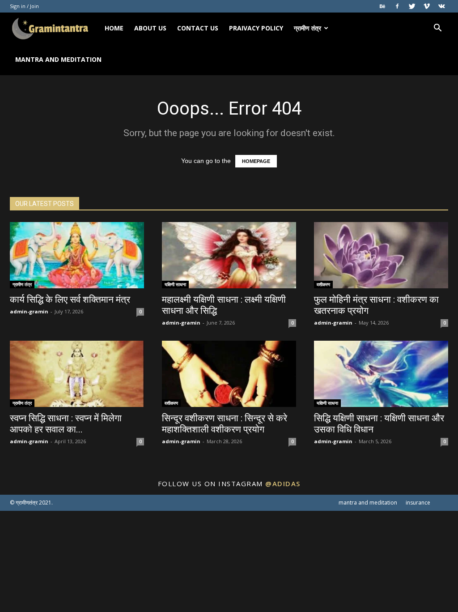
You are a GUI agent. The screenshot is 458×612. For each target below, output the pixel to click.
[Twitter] (412, 6)
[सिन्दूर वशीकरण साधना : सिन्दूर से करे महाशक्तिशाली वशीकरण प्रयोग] (229, 374)
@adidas (283, 483)
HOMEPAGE (256, 161)
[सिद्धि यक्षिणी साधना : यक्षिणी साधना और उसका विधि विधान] (381, 374)
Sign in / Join (24, 6)
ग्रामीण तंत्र (307, 28)
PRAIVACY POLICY (256, 28)
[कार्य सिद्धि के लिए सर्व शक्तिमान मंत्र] (77, 255)
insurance (418, 502)
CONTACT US (197, 28)
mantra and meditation (58, 59)
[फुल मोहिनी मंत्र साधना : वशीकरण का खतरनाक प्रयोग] (381, 255)
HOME (114, 28)
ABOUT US (150, 28)
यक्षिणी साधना (175, 284)
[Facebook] (397, 6)
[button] (437, 29)
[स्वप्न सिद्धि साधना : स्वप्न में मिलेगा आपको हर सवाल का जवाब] (77, 374)
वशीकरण (323, 284)
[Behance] (382, 6)
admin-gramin (29, 311)
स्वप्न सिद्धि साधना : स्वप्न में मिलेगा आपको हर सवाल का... (66, 424)
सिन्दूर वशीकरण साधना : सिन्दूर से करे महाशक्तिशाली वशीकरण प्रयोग (224, 424)
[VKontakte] (441, 6)
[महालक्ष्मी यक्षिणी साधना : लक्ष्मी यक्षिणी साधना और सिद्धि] (229, 255)
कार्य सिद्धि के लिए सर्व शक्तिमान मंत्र (70, 299)
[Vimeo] (426, 6)
